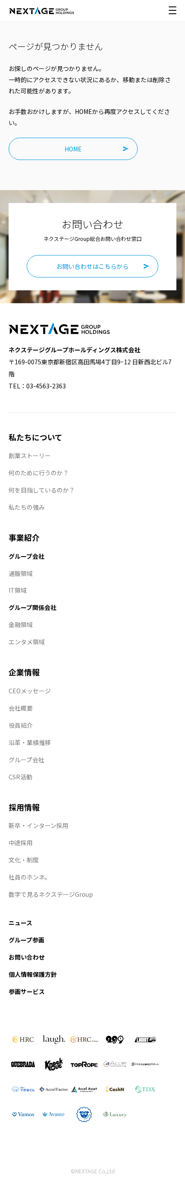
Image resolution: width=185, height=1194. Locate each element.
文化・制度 (24, 859)
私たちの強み (27, 507)
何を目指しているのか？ (42, 490)
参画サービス (27, 991)
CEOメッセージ (30, 690)
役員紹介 (21, 725)
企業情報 (24, 671)
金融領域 (21, 624)
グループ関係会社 (32, 607)
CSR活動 (20, 776)
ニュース (20, 922)
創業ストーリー (30, 455)
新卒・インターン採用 (38, 825)
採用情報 (24, 806)
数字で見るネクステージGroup (51, 894)
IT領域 (18, 590)
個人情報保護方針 (33, 974)
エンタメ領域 (27, 641)
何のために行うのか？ (39, 472)
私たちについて (35, 437)
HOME (73, 149)
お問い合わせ (27, 957)
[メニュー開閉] (172, 10)
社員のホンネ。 (30, 877)
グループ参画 (26, 940)
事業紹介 (24, 537)
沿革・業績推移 (30, 742)
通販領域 (21, 573)
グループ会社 (26, 556)
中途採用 (21, 842)
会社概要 (21, 708)
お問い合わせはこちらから (92, 266)
